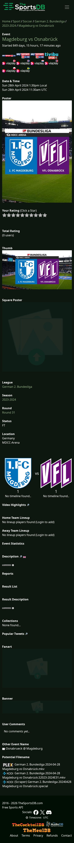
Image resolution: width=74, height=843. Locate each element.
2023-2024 (9, 26)
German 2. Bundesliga (50, 21)
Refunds (52, 835)
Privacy (38, 835)
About (14, 835)
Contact (66, 835)
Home (6, 21)
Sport (16, 21)
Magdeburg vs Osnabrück (36, 26)
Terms (26, 835)
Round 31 (8, 412)
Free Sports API (12, 807)
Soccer (27, 21)
